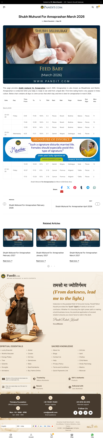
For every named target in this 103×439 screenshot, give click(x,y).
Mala (29, 364)
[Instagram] (85, 413)
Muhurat (82, 371)
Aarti (81, 354)
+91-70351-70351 (50, 402)
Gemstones (32, 360)
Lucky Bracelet (7, 350)
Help (54, 360)
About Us (56, 350)
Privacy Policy (58, 364)
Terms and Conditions (61, 367)
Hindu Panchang (85, 364)
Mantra (81, 367)
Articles (82, 350)
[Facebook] (75, 413)
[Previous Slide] (3, 2)
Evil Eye (30, 357)
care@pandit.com (50, 412)
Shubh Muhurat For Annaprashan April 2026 (74, 206)
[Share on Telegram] (87, 187)
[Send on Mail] (61, 191)
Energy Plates (6, 357)
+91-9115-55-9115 (83, 402)
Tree (3, 360)
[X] (80, 413)
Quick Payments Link (60, 371)
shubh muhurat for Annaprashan (32, 88)
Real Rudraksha (33, 367)
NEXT (90, 201)
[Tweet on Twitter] (68, 187)
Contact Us (57, 357)
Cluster (30, 354)
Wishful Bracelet (8, 354)
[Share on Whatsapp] (94, 187)
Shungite (5, 367)
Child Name (83, 360)
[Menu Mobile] (5, 7)
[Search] (92, 7)
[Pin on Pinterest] (74, 187)
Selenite (5, 364)
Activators (5, 371)
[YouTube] (91, 413)
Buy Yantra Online (34, 371)
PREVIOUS (11, 199)
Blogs (55, 354)
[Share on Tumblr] (81, 187)
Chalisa (82, 357)
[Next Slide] (100, 2)
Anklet (30, 350)
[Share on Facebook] (61, 187)
